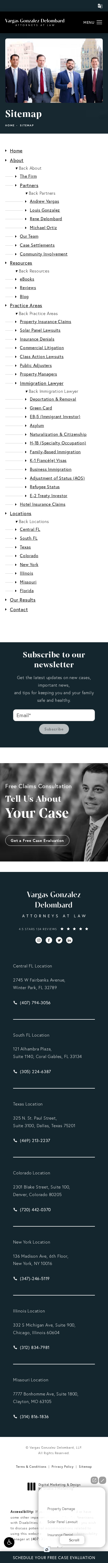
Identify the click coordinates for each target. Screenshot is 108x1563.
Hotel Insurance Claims (43, 504)
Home (10, 125)
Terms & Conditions (31, 1467)
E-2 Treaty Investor (48, 495)
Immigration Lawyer (41, 383)
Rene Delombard (46, 218)
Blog (24, 296)
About (17, 160)
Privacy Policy (63, 1467)
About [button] (28, 168)
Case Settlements (37, 245)
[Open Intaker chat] (47, 1549)
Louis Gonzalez (45, 210)
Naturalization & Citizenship (58, 434)
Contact (19, 609)
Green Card (41, 408)
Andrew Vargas (44, 201)
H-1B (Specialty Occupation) (58, 442)
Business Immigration (51, 469)
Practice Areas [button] (36, 313)
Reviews (28, 287)
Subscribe (54, 729)
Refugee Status (45, 486)
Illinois (26, 573)
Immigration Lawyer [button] (51, 391)
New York (29, 564)
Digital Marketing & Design (59, 1487)
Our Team (29, 236)
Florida (27, 590)
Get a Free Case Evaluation (37, 840)
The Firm (28, 176)
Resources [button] (32, 271)
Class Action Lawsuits (42, 356)
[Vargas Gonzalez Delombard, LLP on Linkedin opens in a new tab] (69, 940)
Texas (25, 547)
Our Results (23, 600)
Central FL (30, 529)
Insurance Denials (37, 339)
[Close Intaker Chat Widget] (102, 1480)
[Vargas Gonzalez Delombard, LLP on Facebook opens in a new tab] (49, 940)
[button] (9, 1542)
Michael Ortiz (43, 227)
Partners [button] (40, 193)
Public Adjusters (36, 365)
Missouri (28, 582)
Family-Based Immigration (55, 451)
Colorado (29, 555)
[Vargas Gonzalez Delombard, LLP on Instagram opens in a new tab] (38, 940)
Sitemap (27, 125)
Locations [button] (32, 521)
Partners (29, 185)
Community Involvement (44, 254)
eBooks (27, 279)
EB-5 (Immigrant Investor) (55, 416)
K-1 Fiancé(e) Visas (48, 460)
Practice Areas (26, 305)
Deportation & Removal (53, 399)
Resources (21, 263)
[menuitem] (38, 940)
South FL (28, 538)
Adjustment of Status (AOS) (57, 478)
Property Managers (38, 374)
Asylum (37, 425)
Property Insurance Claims (45, 321)
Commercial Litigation (42, 347)
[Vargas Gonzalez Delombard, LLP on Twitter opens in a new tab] (59, 940)
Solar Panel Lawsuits (40, 330)
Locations (20, 513)
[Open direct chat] (94, 1480)
